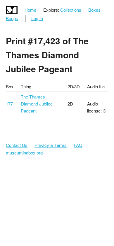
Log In (37, 18)
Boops (12, 18)
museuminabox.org (24, 153)
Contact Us (16, 145)
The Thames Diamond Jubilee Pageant (37, 104)
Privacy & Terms (50, 145)
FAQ (78, 145)
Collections (70, 10)
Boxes (94, 10)
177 (9, 104)
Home (30, 10)
